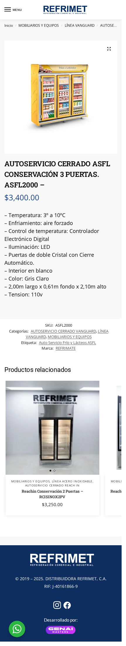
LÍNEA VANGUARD (80, 25)
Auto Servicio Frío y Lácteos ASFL (67, 342)
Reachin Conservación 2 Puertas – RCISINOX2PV (52, 494)
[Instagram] (56, 603)
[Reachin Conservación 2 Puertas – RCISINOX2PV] (52, 428)
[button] (109, 48)
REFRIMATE (66, 348)
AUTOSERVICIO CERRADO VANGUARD (63, 331)
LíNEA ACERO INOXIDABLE (72, 481)
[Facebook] (66, 603)
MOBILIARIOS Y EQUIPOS (38, 25)
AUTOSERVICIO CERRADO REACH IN (52, 485)
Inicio (8, 25)
